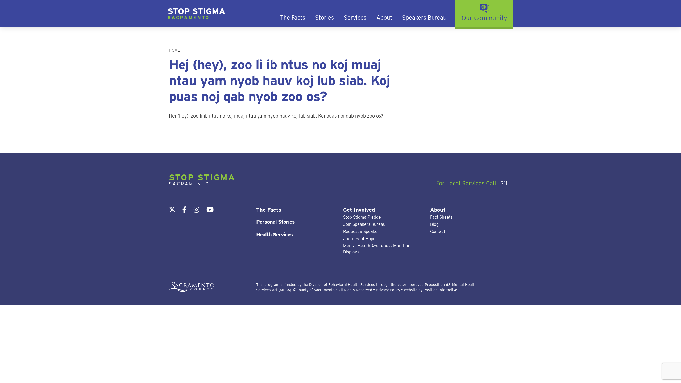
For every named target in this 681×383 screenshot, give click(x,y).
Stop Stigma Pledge (362, 217)
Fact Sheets (441, 217)
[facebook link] (184, 210)
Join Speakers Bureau (364, 224)
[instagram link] (196, 210)
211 (503, 183)
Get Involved (359, 210)
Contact (437, 231)
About (384, 18)
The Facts (292, 18)
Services (355, 18)
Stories (324, 18)
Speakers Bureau (424, 18)
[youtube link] (210, 210)
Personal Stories (275, 222)
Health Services (274, 234)
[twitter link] (172, 210)
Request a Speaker (361, 231)
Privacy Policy (388, 290)
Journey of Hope (359, 238)
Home (174, 50)
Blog (434, 224)
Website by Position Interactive (430, 290)
